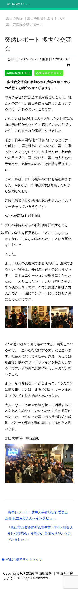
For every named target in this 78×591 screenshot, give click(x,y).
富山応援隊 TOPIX (18, 73)
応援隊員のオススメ (49, 73)
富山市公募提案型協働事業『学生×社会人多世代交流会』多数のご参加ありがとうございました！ (40, 533)
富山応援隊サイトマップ (23, 559)
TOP (35, 18)
